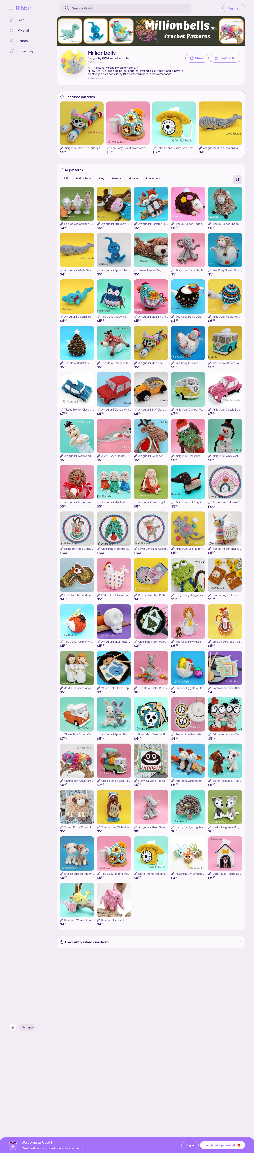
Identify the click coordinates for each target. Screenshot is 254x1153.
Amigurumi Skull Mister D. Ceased (121, 641)
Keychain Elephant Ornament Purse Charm (127, 920)
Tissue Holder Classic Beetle (82, 409)
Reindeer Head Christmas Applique (85, 548)
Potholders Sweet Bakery (228, 688)
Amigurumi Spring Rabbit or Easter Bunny (126, 734)
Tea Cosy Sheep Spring (227, 270)
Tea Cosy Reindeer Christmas (119, 363)
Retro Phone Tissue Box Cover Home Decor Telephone (191, 148)
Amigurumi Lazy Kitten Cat (191, 548)
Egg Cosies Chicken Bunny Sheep (85, 223)
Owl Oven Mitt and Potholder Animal (86, 595)
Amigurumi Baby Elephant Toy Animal (198, 270)
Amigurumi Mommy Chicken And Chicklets (163, 316)
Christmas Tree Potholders (154, 641)
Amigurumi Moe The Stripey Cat (84, 148)
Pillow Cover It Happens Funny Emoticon (163, 780)
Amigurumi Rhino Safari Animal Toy (159, 827)
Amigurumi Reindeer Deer (154, 455)
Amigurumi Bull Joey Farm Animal (121, 223)
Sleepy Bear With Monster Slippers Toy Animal (129, 827)
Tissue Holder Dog (150, 270)
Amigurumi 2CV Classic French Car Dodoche (165, 409)
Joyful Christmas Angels (79, 688)
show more (94, 77)
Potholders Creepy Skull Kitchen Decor (162, 734)
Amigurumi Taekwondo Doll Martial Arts (88, 455)
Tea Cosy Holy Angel (189, 641)
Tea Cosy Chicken (187, 363)
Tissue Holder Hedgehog (191, 223)
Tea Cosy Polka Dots (188, 316)
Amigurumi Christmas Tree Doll (194, 455)
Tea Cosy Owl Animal (114, 316)
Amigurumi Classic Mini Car (117, 409)
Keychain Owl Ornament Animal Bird (197, 873)
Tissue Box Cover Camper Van (231, 363)
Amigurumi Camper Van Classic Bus (197, 409)
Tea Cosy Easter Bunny (152, 688)
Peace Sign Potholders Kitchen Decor (199, 734)
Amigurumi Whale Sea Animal (220, 148)
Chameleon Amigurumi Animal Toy (85, 780)
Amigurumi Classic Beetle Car (230, 409)
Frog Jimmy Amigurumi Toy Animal (196, 595)
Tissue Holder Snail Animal (229, 548)
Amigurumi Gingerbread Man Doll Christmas (90, 502)
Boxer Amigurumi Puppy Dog (230, 780)
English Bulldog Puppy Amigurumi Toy (87, 873)
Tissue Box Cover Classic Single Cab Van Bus (92, 734)
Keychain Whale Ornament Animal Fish (87, 920)
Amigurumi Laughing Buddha (155, 502)
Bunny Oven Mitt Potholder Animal (159, 595)
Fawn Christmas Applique (153, 548)
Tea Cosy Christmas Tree (79, 363)
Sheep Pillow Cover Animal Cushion (86, 827)
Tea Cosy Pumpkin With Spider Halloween (90, 641)
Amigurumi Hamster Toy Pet (155, 223)
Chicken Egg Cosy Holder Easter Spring (200, 688)
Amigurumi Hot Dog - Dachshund (195, 502)
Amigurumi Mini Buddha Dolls (118, 502)
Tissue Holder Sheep (226, 223)
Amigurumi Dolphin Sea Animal (82, 316)
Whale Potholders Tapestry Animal (122, 688)
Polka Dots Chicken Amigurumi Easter (124, 595)
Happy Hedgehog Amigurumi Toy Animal (200, 827)
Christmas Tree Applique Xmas (120, 548)
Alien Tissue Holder (113, 455)
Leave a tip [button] (228, 58)
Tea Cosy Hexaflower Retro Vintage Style (136, 148)
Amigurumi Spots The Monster (119, 270)
